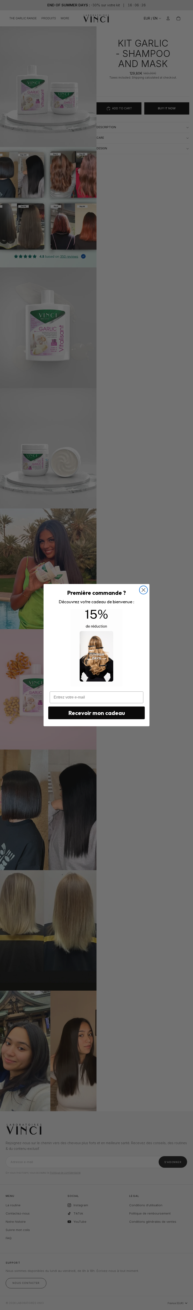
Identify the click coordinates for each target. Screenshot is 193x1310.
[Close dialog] (143, 590)
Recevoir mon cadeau (96, 712)
